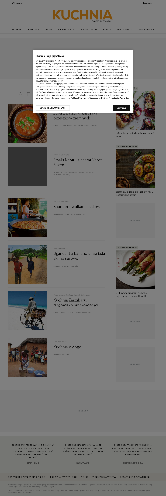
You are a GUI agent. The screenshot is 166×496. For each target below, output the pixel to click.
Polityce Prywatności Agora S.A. (115, 98)
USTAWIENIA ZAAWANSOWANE (52, 108)
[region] (83, 81)
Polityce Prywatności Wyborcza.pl (85, 98)
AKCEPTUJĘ (121, 108)
